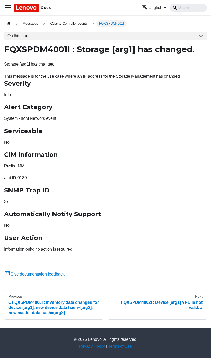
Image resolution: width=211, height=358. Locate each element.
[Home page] (9, 23)
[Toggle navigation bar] (8, 8)
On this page (19, 36)
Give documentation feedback (37, 274)
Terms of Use (120, 346)
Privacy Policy (92, 346)
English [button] (155, 7)
